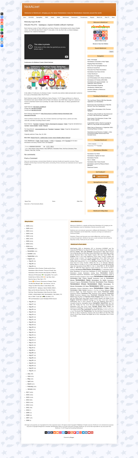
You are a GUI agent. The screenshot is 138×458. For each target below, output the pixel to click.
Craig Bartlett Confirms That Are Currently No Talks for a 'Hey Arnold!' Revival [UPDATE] (99, 123)
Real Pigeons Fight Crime (109, 296)
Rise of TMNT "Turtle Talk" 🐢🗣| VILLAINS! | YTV (41, 296)
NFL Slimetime (94, 264)
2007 (28, 418)
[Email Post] (44, 146)
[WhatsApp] (2, 29)
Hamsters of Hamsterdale (80, 259)
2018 (28, 246)
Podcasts (27, 150)
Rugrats (92, 17)
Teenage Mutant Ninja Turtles (101, 306)
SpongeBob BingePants (76, 303)
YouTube (26, 125)
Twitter (65, 124)
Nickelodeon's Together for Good (95, 155)
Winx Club (111, 312)
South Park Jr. (110, 301)
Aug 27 (31, 304)
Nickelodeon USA (96, 286)
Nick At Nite (108, 264)
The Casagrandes (97, 308)
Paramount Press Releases (99, 293)
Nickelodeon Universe (76, 288)
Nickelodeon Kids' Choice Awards (96, 162)
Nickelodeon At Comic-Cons (81, 271)
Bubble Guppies (92, 254)
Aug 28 (31, 301)
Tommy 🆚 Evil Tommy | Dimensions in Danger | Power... (43, 281)
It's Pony (107, 261)
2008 (28, 415)
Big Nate (76, 253)
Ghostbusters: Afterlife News (94, 87)
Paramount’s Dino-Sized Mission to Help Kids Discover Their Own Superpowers (99, 105)
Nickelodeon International (104, 276)
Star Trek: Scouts (84, 304)
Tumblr (40, 125)
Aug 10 (31, 347)
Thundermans (83, 17)
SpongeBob (39, 17)
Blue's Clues (84, 254)
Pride (102, 296)
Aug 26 (31, 307)
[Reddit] (2, 23)
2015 (28, 397)
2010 (28, 410)
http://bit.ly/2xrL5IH (36, 110)
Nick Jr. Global (91, 159)
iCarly (75, 316)
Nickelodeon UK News (82, 286)
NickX (102, 269)
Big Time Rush (82, 253)
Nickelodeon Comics (107, 273)
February (30, 386)
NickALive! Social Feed (93, 67)
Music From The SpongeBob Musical (97, 65)
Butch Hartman (32, 148)
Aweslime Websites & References (96, 89)
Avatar (52, 17)
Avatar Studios (99, 250)
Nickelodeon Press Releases (105, 282)
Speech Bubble (34, 125)
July (28, 374)
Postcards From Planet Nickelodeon (96, 69)
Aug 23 (31, 314)
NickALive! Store (99, 267)
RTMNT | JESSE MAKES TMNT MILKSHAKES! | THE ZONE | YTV (45, 294)
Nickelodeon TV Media (93, 76)
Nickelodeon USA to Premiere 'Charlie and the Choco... (42, 268)
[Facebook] (2, 17)
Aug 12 (31, 342)
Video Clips (32, 150)
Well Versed (66, 17)
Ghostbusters (95, 258)
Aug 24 (31, 312)
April (29, 381)
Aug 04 (31, 363)
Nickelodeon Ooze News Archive (96, 71)
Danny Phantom (40, 148)
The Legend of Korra (75, 309)
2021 (28, 238)
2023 (28, 233)
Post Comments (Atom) (37, 204)
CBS (98, 254)
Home (53, 201)
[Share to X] (50, 146)
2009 (28, 412)
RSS (52, 140)
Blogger (72, 437)
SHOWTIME (79, 300)
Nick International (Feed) (80, 266)
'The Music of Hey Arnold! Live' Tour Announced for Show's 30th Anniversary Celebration (99, 114)
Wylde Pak (91, 314)
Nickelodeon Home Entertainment (93, 274)
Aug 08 (31, 353)
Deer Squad (103, 254)
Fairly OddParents (48, 148)
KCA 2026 (31, 17)
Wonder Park (85, 314)
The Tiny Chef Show (97, 311)
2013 (28, 402)
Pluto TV (107, 17)
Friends (95, 256)
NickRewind (79, 269)
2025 (28, 228)
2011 (28, 407)
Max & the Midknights (102, 262)
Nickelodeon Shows (57, 148)
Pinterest (45, 125)
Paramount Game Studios (94, 291)
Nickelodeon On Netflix (99, 280)
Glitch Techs (107, 258)
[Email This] (47, 146)
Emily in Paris (79, 256)
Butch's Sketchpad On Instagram (54, 124)
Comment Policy (91, 91)
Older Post (79, 201)
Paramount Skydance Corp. (82, 295)
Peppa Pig (77, 296)
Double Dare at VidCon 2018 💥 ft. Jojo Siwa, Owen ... (42, 277)
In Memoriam (93, 261)
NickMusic (111, 267)
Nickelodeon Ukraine (109, 286)
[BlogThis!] (48, 146)
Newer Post (28, 201)
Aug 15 (31, 335)
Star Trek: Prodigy (75, 304)
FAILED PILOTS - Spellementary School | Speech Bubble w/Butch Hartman (50, 137)
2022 (28, 236)
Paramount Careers (92, 167)
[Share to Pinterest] (53, 146)
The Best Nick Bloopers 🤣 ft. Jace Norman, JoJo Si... (42, 283)
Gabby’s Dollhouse (102, 256)
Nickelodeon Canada (76, 273)
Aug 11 (31, 345)
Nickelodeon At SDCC (108, 271)
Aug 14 (31, 337)
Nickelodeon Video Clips (104, 288)
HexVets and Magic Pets (103, 259)
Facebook (35, 124)
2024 (28, 231)
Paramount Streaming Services (100, 295)
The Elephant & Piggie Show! (108, 307)
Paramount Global (108, 292)
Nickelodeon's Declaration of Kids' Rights (98, 61)
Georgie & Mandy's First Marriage (83, 258)
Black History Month (92, 253)
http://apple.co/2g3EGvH (39, 106)
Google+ (46, 140)
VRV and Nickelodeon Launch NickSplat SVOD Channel (43, 298)
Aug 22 (31, 317)
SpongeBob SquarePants (100, 303)
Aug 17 (31, 329)
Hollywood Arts (81, 261)
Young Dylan (103, 314)
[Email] (2, 42)
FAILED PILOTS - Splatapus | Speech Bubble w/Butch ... (43, 288)
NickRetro (72, 269)
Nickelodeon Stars (94, 284)
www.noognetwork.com (41, 129)
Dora (24, 17)
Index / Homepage (92, 59)
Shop (113, 17)
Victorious (90, 312)
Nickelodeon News (83, 280)
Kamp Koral (73, 262)
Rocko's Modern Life (99, 298)
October (30, 253)
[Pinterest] (2, 20)
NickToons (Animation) (68, 148)
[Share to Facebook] (51, 146)
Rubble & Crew (110, 298)
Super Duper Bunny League (84, 306)
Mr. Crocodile (80, 264)
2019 (28, 243)
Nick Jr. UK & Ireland (107, 266)
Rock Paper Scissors (88, 298)
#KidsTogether (74, 248)
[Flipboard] (2, 36)
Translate (99, 145)
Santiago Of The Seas (95, 300)
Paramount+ (74, 17)
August (29, 259)
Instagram (42, 124)
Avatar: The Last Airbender (84, 251)
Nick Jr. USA (74, 267)
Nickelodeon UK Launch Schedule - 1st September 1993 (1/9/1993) (97, 82)
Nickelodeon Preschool (88, 282)
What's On (99, 17)
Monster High (73, 264)
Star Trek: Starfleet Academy (97, 304)
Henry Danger (91, 259)
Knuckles (86, 262)
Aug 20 (31, 322)
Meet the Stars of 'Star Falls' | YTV (37, 279)
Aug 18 (31, 327)
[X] (2, 13)
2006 (28, 420)
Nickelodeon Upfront (87, 288)
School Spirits (105, 300)
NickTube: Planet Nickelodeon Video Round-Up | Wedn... (43, 292)
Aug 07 (31, 355)
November (30, 251)
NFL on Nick (102, 264)
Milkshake (111, 262)
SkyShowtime (73, 301)
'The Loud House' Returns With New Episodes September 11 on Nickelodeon (99, 101)
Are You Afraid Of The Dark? (88, 250)
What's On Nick (104, 312)
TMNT (46, 17)
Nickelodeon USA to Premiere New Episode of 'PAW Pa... (43, 272)
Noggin (77, 291)
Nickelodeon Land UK (99, 278)
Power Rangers (95, 296)
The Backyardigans (88, 308)
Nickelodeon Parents (92, 157)
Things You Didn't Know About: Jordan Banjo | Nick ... (42, 285)
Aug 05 (31, 360)
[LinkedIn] (2, 26)
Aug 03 (31, 365)
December (30, 248)
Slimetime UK (89, 301)
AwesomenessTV (97, 251)
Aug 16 (31, 332)
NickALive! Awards (90, 267)
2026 (28, 226)
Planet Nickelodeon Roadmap (95, 85)
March (29, 384)
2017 (28, 392)
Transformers (83, 312)
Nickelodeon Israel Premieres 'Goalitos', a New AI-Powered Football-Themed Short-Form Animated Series (99, 133)
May (29, 379)
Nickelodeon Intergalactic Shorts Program (84, 276)
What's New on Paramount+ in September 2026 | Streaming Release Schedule (100, 128)
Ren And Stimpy (74, 298)
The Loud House (86, 309)
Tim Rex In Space (75, 312)
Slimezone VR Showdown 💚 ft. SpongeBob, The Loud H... (43, 274)
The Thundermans (86, 311)
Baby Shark (106, 251)
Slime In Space (82, 301)
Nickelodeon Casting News (91, 273)
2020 (28, 241)
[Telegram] (2, 39)
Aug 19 (31, 324)
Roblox (80, 298)
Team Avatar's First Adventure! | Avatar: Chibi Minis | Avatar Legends (99, 119)
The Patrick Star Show (97, 309)
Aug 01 (31, 370)
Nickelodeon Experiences (76, 274)
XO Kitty (97, 314)
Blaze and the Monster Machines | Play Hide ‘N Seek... (42, 290)
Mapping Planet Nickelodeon (94, 63)
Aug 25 (31, 309)
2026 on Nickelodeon (84, 248)
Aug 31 (31, 261)
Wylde (58, 17)
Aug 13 (31, 340)
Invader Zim (101, 261)
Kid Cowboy (80, 262)
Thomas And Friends (108, 311)
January (30, 389)
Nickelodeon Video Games (78, 290)
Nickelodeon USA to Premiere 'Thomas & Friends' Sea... (43, 270)
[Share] (2, 45)
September (31, 256)
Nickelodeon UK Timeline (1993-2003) (97, 80)
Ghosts (101, 258)
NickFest (106, 267)
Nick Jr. (89, 266)
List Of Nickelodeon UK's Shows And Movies (99, 78)
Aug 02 (31, 368)
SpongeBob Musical (87, 303)
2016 (28, 395)
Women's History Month (76, 314)
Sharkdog (111, 300)
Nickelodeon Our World (93, 153)
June (29, 376)
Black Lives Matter (101, 253)
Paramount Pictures (75, 293)
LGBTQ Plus (92, 262)
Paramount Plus (86, 293)
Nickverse (72, 291)
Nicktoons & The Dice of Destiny (95, 290)
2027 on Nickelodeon (96, 248)
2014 (28, 400)
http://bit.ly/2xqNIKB (36, 108)
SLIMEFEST (85, 300)
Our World (83, 291)
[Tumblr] (2, 33)
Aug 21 (31, 319)
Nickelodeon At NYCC (95, 271)
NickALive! (31, 6)
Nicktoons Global (109, 290)
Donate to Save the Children (100, 43)
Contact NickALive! (92, 73)
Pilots (75, 148)
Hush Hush (88, 261)
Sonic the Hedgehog (99, 301)
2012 (28, 405)
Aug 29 (31, 266)
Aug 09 (31, 350)
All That (78, 250)
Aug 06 (31, 358)
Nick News (82, 267)
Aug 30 (31, 263)
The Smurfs (78, 311)
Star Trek (111, 303)
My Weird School (87, 264)
